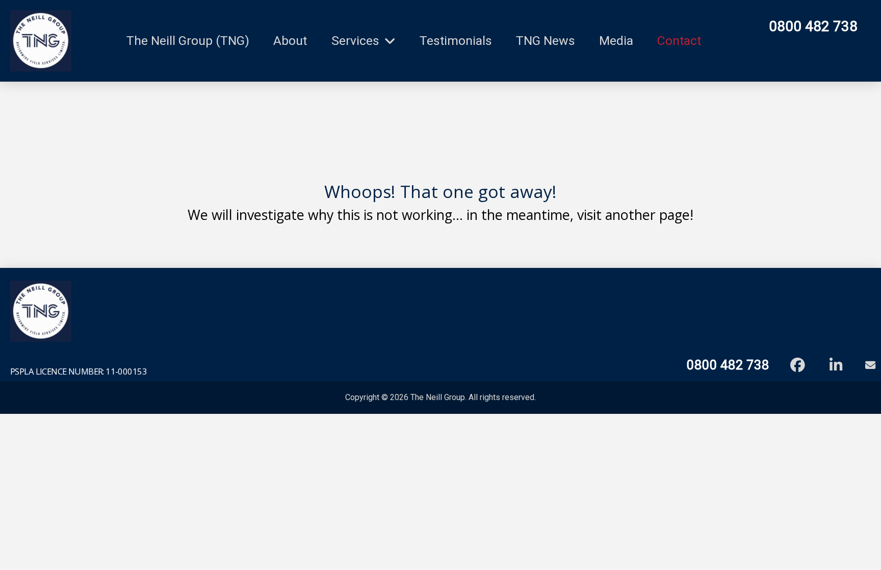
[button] (868, 365)
